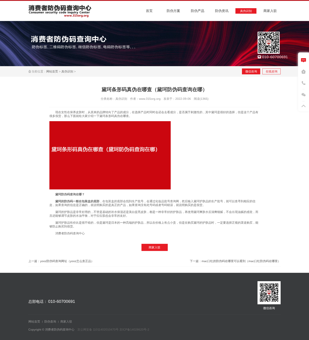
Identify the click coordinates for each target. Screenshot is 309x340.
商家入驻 (154, 247)
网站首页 (52, 71)
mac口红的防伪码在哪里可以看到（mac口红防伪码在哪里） (241, 261)
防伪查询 (50, 321)
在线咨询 (271, 71)
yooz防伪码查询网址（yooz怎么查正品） (67, 261)
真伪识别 (67, 71)
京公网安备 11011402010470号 (98, 329)
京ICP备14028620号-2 (134, 329)
